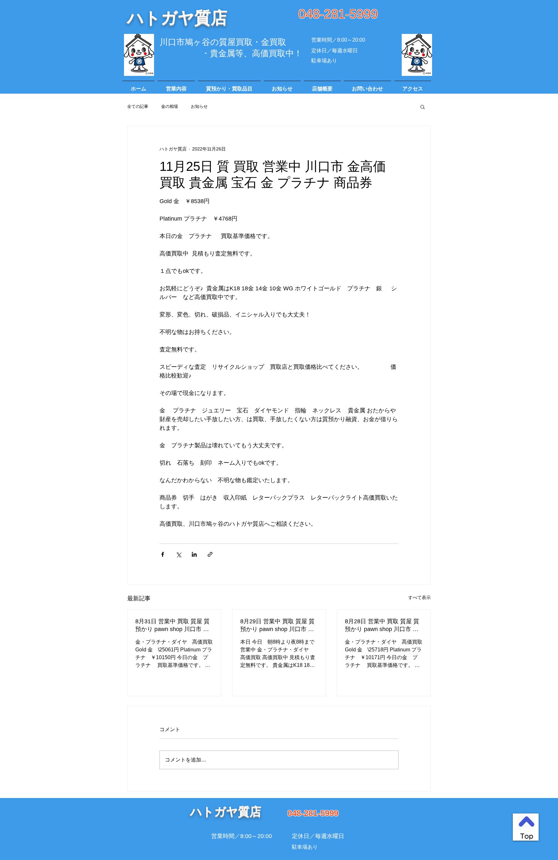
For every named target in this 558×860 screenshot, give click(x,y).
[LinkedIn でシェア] (194, 554)
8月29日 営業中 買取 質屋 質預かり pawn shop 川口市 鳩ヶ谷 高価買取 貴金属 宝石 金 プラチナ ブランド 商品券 (278, 625)
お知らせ (199, 106)
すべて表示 (419, 597)
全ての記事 (137, 106)
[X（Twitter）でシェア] (178, 554)
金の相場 (169, 106)
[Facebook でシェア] (163, 554)
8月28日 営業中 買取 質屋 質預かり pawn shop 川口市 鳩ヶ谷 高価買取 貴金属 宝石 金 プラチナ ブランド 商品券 (383, 625)
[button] (422, 106)
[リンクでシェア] (210, 554)
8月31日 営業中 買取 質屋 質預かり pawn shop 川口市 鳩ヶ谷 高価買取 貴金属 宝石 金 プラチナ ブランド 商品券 (173, 625)
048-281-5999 (338, 14)
